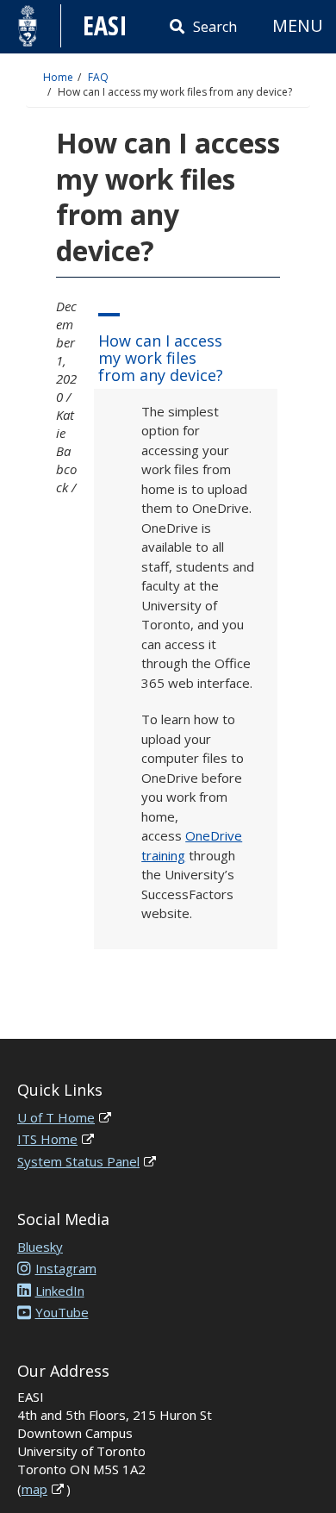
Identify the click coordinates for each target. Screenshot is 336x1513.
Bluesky (40, 1246)
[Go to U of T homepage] (28, 25)
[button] (185, 344)
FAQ (98, 77)
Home (58, 77)
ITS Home (47, 1138)
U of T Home (56, 1117)
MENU (297, 25)
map (34, 1488)
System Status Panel (78, 1161)
